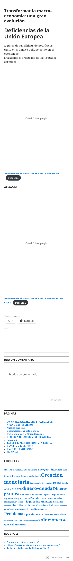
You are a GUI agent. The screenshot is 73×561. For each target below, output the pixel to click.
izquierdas (33, 501)
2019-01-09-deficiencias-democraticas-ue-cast (31, 173)
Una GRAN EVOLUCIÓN (20, 449)
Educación (37, 494)
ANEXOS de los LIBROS (20, 424)
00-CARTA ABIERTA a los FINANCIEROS (30, 421)
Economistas (26, 494)
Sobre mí (12, 440)
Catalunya (36, 476)
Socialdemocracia (29, 521)
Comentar (56, 400)
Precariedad (20, 509)
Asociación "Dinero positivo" (23, 542)
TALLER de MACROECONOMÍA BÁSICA (29, 443)
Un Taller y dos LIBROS (20, 446)
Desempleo (47, 483)
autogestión (46, 469)
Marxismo (47, 501)
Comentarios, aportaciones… (23, 431)
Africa (7, 470)
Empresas (46, 494)
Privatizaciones (37, 509)
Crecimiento (35, 483)
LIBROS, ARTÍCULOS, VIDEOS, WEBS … (29, 437)
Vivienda (22, 525)
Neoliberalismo (23, 505)
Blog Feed (12, 452)
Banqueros (26, 476)
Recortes (49, 514)
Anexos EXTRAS (16, 427)
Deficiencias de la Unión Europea (25, 434)
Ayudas (57, 470)
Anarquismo (15, 470)
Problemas (14, 513)
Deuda (57, 482)
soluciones (50, 520)
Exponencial (10, 498)
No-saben (42, 505)
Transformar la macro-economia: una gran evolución (28, 16)
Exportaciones (23, 498)
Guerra (51, 498)
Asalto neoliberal (29, 470)
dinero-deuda (37, 488)
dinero (17, 489)
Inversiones (19, 502)
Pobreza (54, 505)
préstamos (33, 514)
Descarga (13, 177)
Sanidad (17, 521)
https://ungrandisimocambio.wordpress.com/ (33, 545)
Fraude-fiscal (39, 498)
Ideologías (9, 502)
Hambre (58, 498)
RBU (42, 514)
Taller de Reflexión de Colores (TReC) (28, 548)
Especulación (58, 494)
